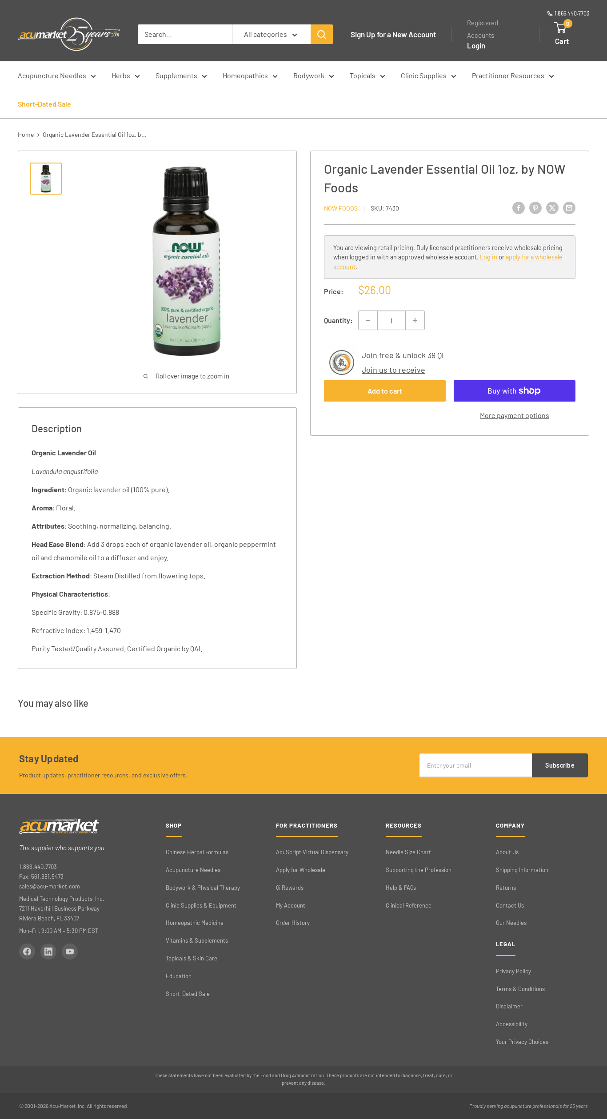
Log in (488, 257)
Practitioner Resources (508, 75)
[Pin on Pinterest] (535, 208)
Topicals (362, 75)
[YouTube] (70, 952)
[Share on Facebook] (518, 208)
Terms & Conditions (520, 988)
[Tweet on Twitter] (552, 208)
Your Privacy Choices (522, 1041)
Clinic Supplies (424, 75)
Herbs (121, 75)
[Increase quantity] (415, 320)
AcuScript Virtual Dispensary (312, 852)
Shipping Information (522, 869)
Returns (506, 887)
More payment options (514, 415)
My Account (290, 905)
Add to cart (384, 390)
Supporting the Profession (418, 869)
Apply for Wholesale (300, 869)
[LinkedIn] (48, 952)
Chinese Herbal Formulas (197, 852)
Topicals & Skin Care (191, 958)
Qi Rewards (290, 887)
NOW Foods (341, 208)
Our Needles (511, 922)
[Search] (322, 34)
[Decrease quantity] (368, 320)
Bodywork (308, 75)
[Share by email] (569, 208)
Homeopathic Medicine (195, 922)
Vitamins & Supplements (197, 940)
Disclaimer (509, 1006)
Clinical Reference (408, 905)
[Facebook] (27, 952)
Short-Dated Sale (44, 104)
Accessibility (511, 1023)
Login (476, 45)
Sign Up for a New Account (393, 34)
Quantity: (338, 320)
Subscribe (560, 765)
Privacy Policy (513, 971)
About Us (507, 852)
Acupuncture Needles (52, 75)
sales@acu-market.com (49, 886)
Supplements (176, 75)
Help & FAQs (401, 887)
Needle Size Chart (408, 852)
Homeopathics (245, 75)
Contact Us (510, 905)
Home (26, 134)
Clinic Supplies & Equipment (201, 905)
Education (179, 976)
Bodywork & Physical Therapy (203, 887)
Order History (293, 922)
